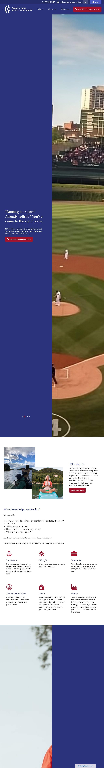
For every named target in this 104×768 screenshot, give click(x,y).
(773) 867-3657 (49, 2)
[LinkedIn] (85, 2)
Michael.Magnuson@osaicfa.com (71, 2)
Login (97, 2)
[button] (40, 9)
